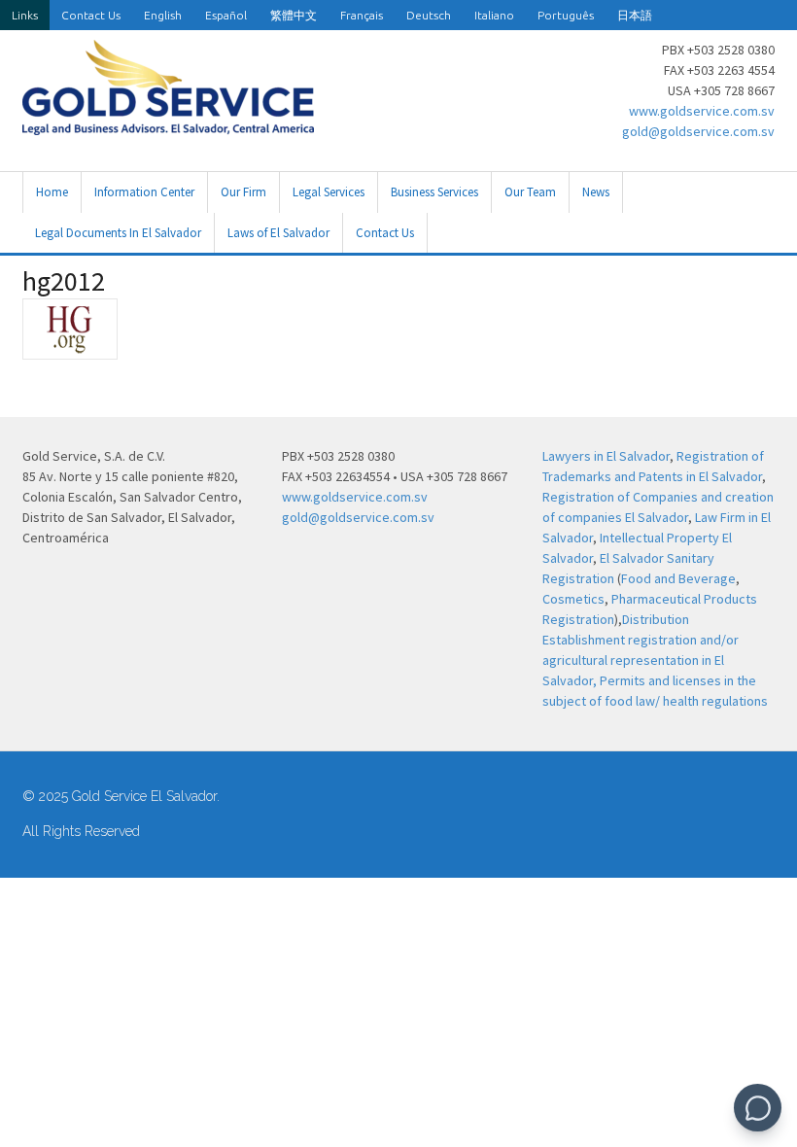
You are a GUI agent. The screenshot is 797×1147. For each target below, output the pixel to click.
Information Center (144, 192)
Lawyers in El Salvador (606, 456)
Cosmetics (573, 599)
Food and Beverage (678, 578)
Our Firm (243, 192)
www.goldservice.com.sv (702, 111)
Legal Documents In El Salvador (118, 233)
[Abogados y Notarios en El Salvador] (168, 124)
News (595, 192)
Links (25, 15)
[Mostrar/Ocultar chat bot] (757, 1107)
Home (52, 192)
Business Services (434, 192)
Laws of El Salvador (278, 233)
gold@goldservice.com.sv (698, 131)
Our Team (530, 192)
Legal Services (328, 192)
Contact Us (91, 15)
